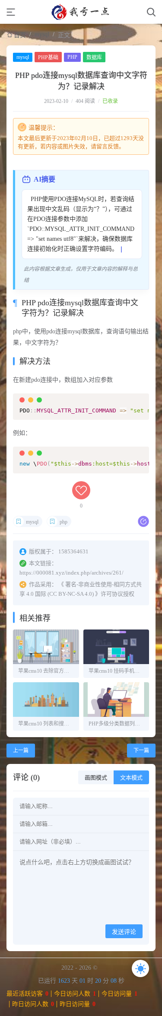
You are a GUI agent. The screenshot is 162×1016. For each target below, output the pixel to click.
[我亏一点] (81, 12)
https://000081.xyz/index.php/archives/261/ (71, 572)
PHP (72, 57)
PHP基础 (48, 57)
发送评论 (124, 931)
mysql (42, 34)
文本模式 (131, 777)
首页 (20, 35)
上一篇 (21, 751)
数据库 (94, 57)
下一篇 (141, 751)
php (63, 522)
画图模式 (96, 777)
